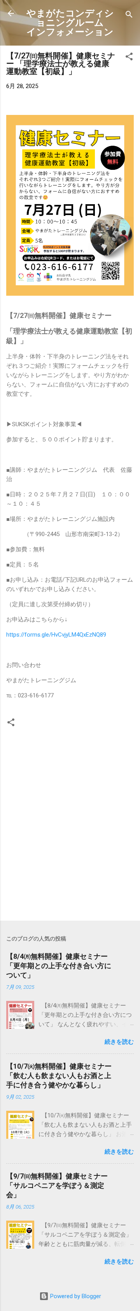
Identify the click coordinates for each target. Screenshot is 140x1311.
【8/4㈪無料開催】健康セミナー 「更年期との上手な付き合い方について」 (61, 965)
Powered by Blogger (75, 1296)
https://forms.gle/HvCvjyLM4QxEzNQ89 (56, 634)
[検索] (129, 16)
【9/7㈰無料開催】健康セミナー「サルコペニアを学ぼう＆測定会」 (57, 1185)
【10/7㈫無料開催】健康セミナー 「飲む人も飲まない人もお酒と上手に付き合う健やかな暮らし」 (59, 1075)
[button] (129, 58)
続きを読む (119, 1041)
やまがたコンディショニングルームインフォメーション (70, 22)
